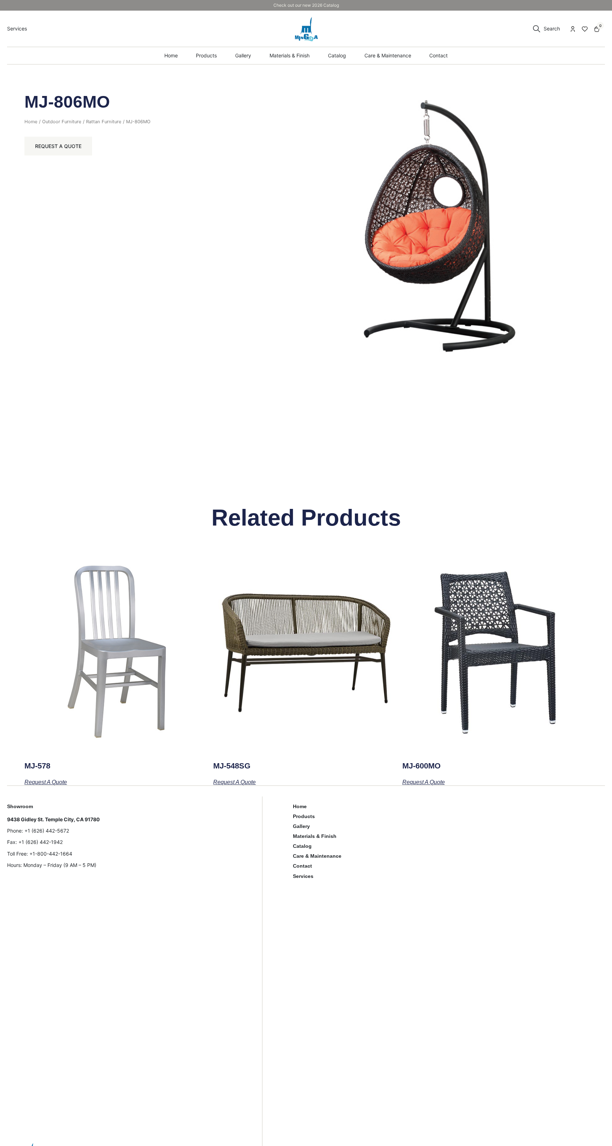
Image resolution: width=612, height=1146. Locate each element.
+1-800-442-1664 (50, 854)
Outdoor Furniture (61, 121)
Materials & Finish (314, 836)
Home (31, 121)
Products (304, 816)
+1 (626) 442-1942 (40, 842)
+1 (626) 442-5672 (46, 831)
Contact (302, 866)
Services (303, 876)
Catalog (302, 846)
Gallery (301, 826)
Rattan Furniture (103, 121)
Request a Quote (58, 146)
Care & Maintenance (317, 856)
